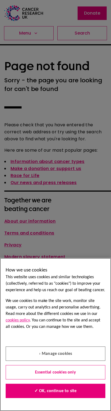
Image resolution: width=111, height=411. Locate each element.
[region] (55, 334)
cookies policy (18, 320)
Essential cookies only (55, 372)
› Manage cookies (55, 354)
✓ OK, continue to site (55, 391)
